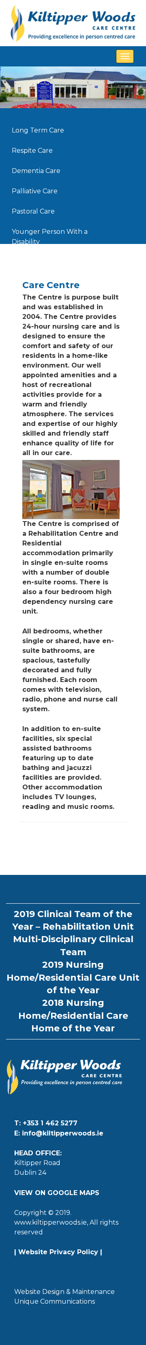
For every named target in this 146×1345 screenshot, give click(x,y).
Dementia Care (36, 171)
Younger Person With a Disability (50, 233)
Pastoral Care (33, 211)
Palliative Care (35, 191)
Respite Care (32, 150)
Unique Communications (54, 1301)
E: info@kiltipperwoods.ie (58, 1133)
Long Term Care (38, 130)
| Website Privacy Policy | (58, 1252)
